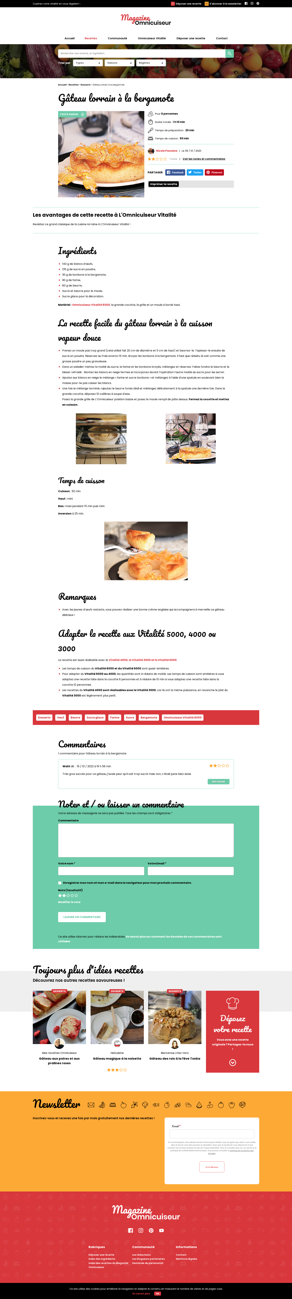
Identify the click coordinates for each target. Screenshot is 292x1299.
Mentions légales (186, 1259)
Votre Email (157, 863)
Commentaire (68, 820)
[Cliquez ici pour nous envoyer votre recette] (232, 1063)
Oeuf (60, 718)
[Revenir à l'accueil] (146, 20)
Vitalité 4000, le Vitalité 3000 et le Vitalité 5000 (143, 660)
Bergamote (149, 718)
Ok (157, 1293)
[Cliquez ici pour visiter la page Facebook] (130, 1231)
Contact (181, 1255)
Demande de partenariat (147, 1263)
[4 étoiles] (72, 895)
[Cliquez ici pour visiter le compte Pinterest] (151, 1231)
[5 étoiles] (76, 895)
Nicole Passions (166, 151)
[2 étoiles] (64, 895)
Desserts (86, 84)
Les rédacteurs (141, 1255)
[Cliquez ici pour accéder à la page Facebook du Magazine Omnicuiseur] (246, 4)
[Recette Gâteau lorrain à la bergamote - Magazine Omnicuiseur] (146, 1213)
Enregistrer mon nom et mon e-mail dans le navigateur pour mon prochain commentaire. (127, 883)
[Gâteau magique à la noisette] (117, 1017)
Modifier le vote (69, 902)
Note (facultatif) (70, 890)
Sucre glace (95, 718)
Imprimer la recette (163, 184)
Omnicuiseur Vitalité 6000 (91, 305)
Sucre (130, 718)
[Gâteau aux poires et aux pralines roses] (59, 1017)
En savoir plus (141, 1293)
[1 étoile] (60, 895)
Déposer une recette (188, 3)
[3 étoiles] (68, 895)
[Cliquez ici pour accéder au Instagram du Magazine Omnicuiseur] (252, 4)
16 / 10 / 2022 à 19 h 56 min (94, 766)
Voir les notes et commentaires (204, 159)
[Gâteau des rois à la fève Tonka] (174, 1017)
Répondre (218, 781)
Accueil (70, 38)
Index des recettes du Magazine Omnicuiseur (108, 1265)
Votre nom (66, 863)
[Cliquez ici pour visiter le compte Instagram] (141, 1231)
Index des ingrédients (102, 1259)
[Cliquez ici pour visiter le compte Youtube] (161, 1231)
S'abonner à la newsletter (225, 3)
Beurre (75, 718)
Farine (114, 718)
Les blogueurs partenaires (148, 1259)
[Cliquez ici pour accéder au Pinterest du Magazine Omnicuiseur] (258, 4)
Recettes (74, 84)
